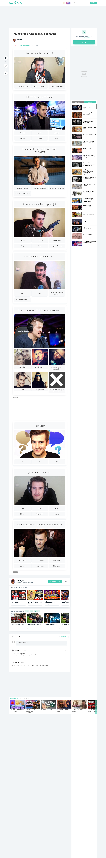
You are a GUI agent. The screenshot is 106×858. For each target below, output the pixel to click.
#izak (27, 611)
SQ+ (68, 2)
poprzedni (78, 102)
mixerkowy (18, 650)
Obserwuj (25, 45)
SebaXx (17, 662)
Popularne (27, 3)
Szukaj (77, 3)
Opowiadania (59, 3)
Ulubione (36, 45)
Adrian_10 (19, 39)
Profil (66, 581)
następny (91, 102)
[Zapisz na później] (41, 46)
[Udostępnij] (6, 73)
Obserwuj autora (56, 581)
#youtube (37, 611)
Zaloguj (85, 3)
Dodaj (93, 2)
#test (31, 611)
